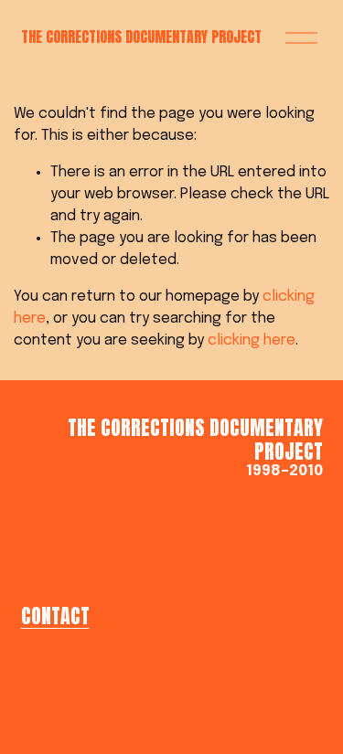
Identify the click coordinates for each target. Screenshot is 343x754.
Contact (55, 616)
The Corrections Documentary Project (141, 37)
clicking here (251, 340)
